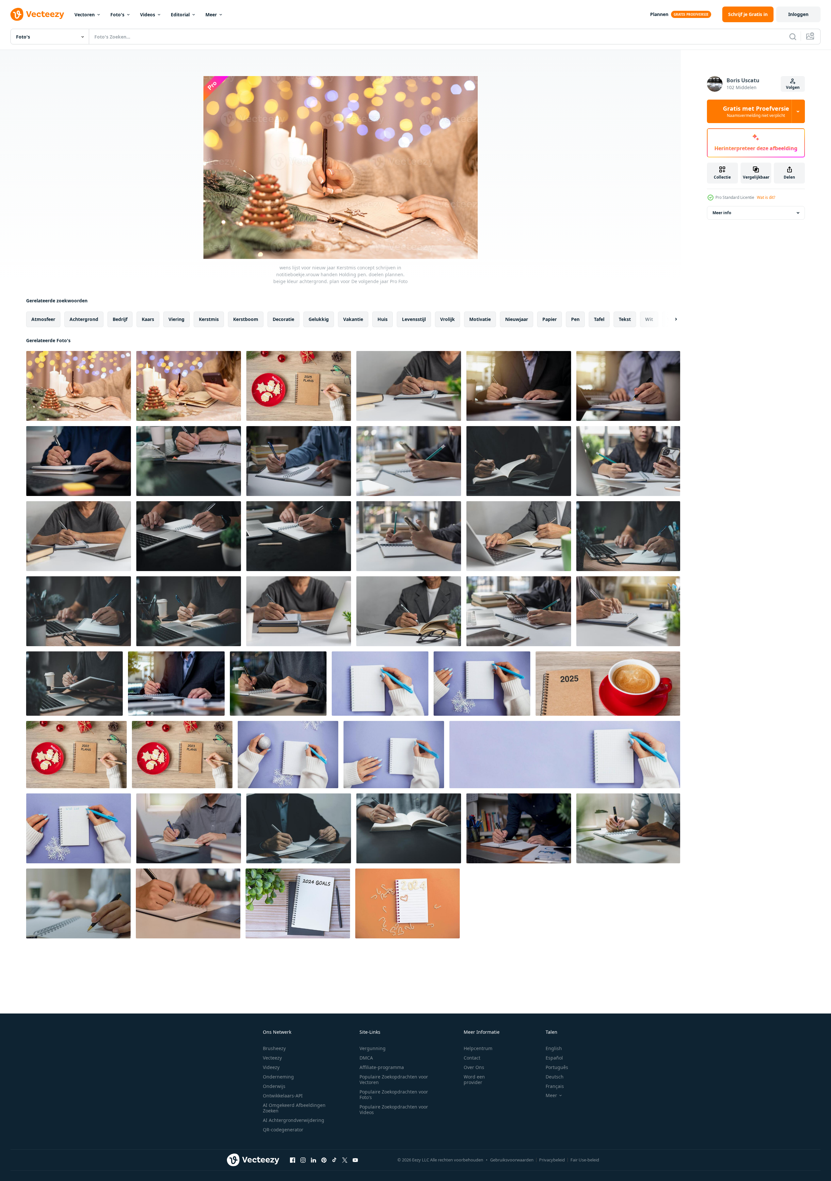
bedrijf (120, 319)
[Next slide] (670, 319)
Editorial (180, 14)
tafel (599, 319)
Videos (147, 14)
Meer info (721, 212)
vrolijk (447, 319)
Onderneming (278, 1077)
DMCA (366, 1058)
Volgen (793, 87)
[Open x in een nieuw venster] (344, 1159)
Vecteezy (272, 1058)
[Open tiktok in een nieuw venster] (334, 1159)
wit (649, 319)
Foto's (117, 14)
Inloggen (798, 14)
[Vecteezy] (37, 14)
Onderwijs (274, 1086)
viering (176, 319)
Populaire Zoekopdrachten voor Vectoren (394, 1079)
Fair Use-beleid (584, 1160)
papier (549, 319)
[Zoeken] (793, 36)
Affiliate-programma (382, 1067)
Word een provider (474, 1079)
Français (555, 1086)
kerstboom (245, 319)
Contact (472, 1058)
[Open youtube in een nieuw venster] (355, 1159)
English (554, 1048)
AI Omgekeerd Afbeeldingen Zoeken (294, 1108)
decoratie (283, 319)
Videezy (271, 1067)
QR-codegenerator (283, 1129)
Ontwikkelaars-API (283, 1096)
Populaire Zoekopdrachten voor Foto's (394, 1094)
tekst (625, 319)
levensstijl (414, 319)
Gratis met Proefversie (756, 111)
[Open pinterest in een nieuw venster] (324, 1159)
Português (557, 1067)
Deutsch (555, 1077)
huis (382, 319)
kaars (148, 319)
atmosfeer (43, 319)
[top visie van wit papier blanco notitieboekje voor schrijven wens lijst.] (407, 903)
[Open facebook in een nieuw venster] (292, 1159)
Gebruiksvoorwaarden (512, 1160)
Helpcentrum (478, 1048)
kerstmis (209, 319)
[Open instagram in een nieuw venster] (303, 1159)
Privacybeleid (552, 1160)
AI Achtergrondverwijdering (293, 1120)
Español (554, 1058)
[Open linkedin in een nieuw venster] (313, 1159)
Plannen (659, 14)
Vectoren (84, 14)
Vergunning (373, 1048)
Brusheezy (274, 1048)
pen (575, 319)
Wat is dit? (766, 197)
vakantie (353, 319)
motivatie (480, 319)
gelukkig (319, 319)
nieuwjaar (516, 319)
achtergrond (84, 319)
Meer (211, 14)
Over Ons (474, 1067)
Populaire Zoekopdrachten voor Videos (394, 1109)
